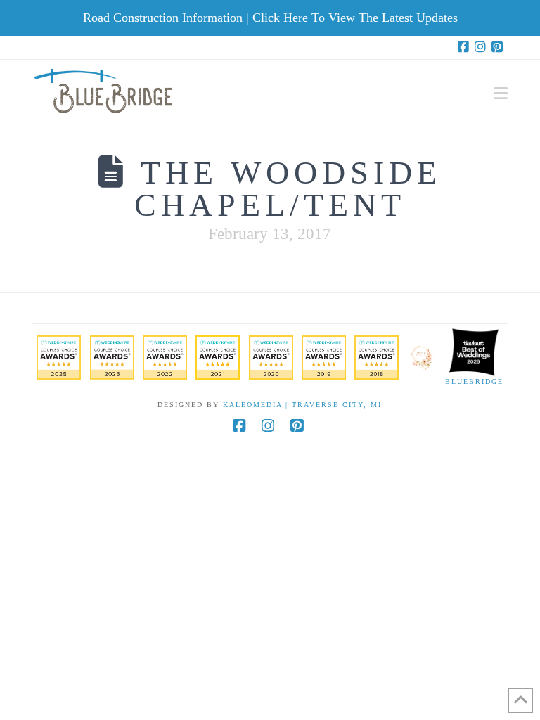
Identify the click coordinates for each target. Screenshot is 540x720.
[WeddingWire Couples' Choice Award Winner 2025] (59, 357)
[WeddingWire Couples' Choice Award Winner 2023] (112, 357)
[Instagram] (482, 47)
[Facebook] (465, 47)
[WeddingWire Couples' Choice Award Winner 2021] (217, 357)
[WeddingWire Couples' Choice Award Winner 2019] (324, 357)
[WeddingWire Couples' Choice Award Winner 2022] (165, 357)
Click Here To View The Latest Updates (355, 18)
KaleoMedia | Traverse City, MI (302, 405)
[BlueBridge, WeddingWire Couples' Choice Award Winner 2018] (376, 357)
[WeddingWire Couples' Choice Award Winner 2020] (271, 357)
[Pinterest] (499, 47)
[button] (501, 93)
